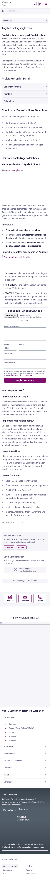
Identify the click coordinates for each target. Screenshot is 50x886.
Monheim (12, 736)
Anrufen (21, 547)
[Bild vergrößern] (25, 184)
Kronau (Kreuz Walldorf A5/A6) (21, 728)
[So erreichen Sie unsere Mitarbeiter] (35, 4)
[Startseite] (3, 11)
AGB (4, 873)
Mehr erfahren (9, 810)
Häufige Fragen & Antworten (25, 581)
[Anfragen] (40, 4)
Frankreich (8, 746)
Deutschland (9, 718)
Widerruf (29, 870)
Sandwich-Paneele (12, 87)
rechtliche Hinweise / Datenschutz (20, 375)
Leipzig (11, 732)
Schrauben (9, 101)
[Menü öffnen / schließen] (46, 4)
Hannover (12, 724)
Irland (6, 775)
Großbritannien (10, 754)
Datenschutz (7, 870)
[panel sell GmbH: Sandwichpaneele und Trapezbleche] (7, 4)
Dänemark (8, 782)
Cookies (29, 866)
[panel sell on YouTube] (26, 810)
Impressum (30, 873)
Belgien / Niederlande (13, 761)
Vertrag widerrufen (10, 866)
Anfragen (9, 547)
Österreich (8, 768)
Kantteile (8, 94)
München (12, 741)
